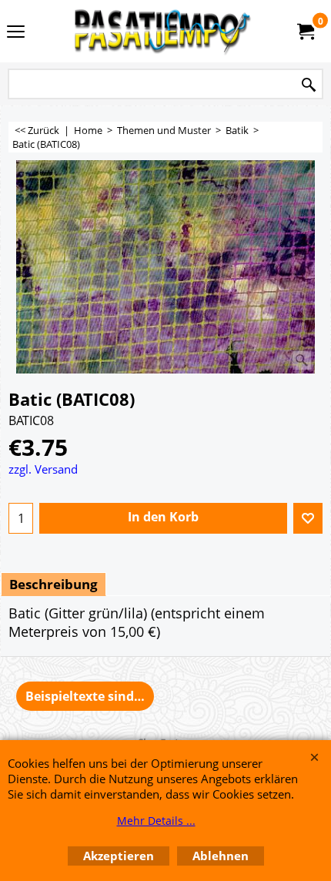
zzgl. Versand (43, 469)
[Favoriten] (308, 518)
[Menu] (16, 32)
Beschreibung (53, 584)
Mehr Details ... (156, 820)
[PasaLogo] (162, 31)
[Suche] (309, 85)
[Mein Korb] (304, 31)
